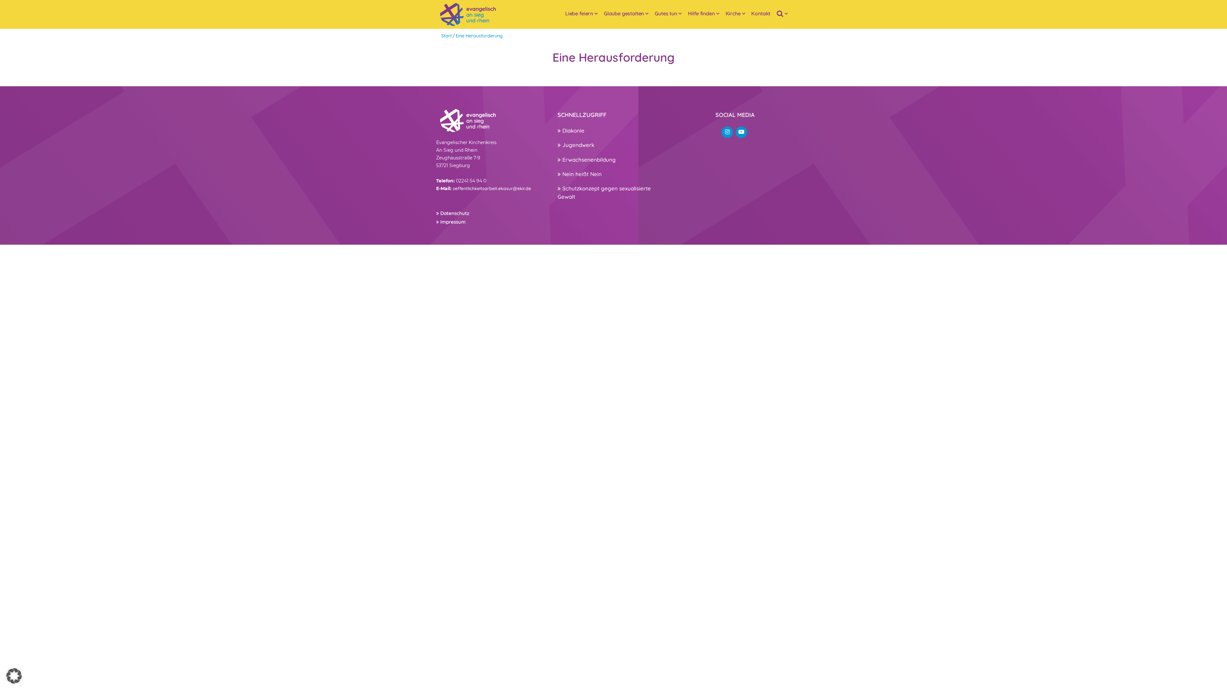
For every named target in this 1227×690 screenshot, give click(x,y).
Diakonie (572, 130)
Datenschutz (454, 213)
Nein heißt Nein (581, 174)
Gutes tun (666, 13)
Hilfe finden (701, 13)
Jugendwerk (577, 145)
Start (446, 36)
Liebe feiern (579, 13)
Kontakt (760, 13)
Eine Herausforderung (479, 36)
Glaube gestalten (624, 13)
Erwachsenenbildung (588, 159)
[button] (14, 676)
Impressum (452, 222)
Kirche (733, 13)
